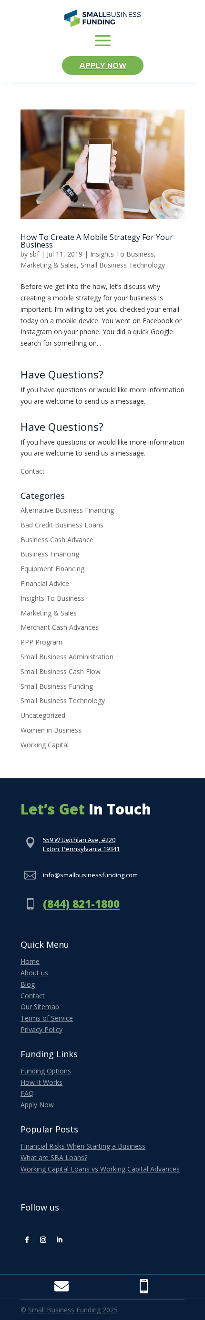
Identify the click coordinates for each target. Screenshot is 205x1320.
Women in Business (51, 729)
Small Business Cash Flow (60, 671)
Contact (32, 471)
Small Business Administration (66, 656)
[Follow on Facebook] (26, 1240)
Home (30, 961)
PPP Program (41, 641)
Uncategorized (42, 715)
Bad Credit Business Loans (61, 524)
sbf (34, 253)
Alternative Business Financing (67, 510)
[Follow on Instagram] (43, 1240)
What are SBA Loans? (53, 1157)
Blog (27, 984)
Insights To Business (122, 253)
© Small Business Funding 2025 (69, 1309)
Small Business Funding (56, 686)
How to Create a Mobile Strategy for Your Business (96, 241)
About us (34, 972)
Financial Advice (44, 583)
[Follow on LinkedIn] (59, 1240)
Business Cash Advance (56, 539)
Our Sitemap (39, 1006)
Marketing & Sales (48, 264)
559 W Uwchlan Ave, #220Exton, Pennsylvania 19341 (81, 844)
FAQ (27, 1093)
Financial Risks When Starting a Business (82, 1146)
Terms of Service (46, 1017)
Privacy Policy (41, 1029)
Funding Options (45, 1070)
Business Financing (49, 553)
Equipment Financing (52, 568)
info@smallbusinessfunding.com (90, 875)
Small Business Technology (123, 264)
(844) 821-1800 (81, 903)
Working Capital (44, 744)
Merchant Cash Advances (59, 627)
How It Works (41, 1082)
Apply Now (102, 65)
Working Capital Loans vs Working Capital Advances (100, 1168)
